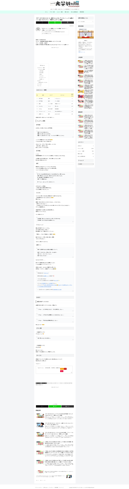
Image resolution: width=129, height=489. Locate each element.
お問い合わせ (45, 487)
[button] (67, 22)
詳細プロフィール (82, 52)
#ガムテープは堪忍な (62, 285)
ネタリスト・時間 (41, 67)
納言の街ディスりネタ (43, 82)
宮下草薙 (41, 72)
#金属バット (46, 275)
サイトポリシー (51, 487)
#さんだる (56, 280)
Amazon (62, 368)
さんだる (41, 75)
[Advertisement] (55, 55)
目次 (41, 65)
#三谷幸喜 (43, 283)
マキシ (85, 40)
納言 (41, 74)
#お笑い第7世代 (47, 285)
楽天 (65, 368)
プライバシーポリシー (38, 487)
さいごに (39, 85)
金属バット (42, 79)
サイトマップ (61, 487)
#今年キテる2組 (53, 285)
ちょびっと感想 (42, 69)
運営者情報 (56, 487)
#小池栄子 (51, 283)
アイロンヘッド (43, 77)
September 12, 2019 (57, 289)
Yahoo (62, 371)
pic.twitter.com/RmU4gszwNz (45, 286)
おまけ (39, 80)
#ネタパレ (46, 273)
